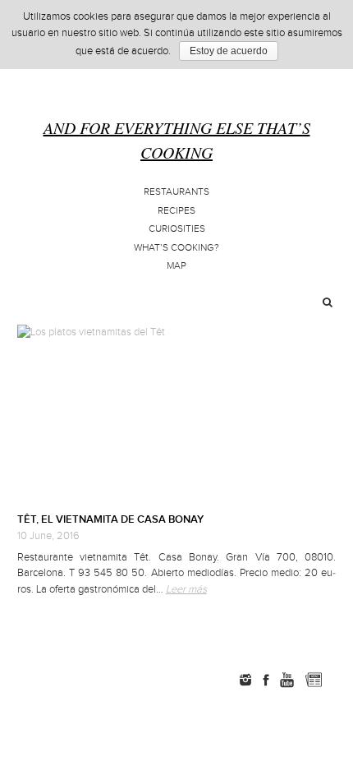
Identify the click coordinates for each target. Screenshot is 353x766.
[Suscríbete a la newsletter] (313, 679)
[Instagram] (245, 679)
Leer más (186, 589)
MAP (176, 266)
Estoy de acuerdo (229, 51)
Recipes (176, 210)
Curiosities (177, 229)
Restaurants (176, 192)
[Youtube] (286, 679)
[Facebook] (266, 679)
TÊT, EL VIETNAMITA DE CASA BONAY (110, 519)
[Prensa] (338, 679)
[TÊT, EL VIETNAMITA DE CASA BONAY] (177, 413)
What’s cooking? (176, 247)
